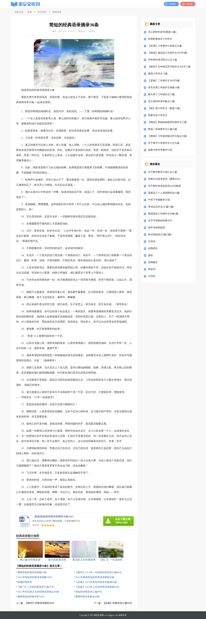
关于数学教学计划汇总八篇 (162, 172)
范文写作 (42, 12)
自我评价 (153, 248)
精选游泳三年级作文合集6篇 (163, 213)
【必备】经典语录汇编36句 (117, 603)
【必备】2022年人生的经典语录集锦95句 (97, 587)
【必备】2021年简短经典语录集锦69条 (96, 582)
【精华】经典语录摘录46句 (39, 603)
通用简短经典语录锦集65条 (32, 572)
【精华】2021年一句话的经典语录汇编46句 (98, 572)
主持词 (151, 241)
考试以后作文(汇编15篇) (161, 206)
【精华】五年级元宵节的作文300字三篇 (169, 66)
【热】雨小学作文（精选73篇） (165, 108)
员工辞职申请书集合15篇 (161, 101)
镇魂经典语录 (24, 582)
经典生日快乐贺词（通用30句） (165, 179)
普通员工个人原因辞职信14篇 (164, 193)
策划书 (151, 269)
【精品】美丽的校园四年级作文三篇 (167, 122)
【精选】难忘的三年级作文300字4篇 (167, 52)
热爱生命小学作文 (157, 115)
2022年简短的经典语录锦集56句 (34, 577)
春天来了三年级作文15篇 (161, 94)
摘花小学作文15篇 (158, 73)
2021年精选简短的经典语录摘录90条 (94, 577)
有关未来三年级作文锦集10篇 (164, 87)
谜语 (150, 255)
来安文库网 (99, 615)
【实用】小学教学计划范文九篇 (165, 46)
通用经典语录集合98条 (87, 596)
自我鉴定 (153, 262)
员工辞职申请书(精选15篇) (162, 32)
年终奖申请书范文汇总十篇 (162, 59)
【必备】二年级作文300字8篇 (164, 80)
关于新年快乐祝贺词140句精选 (164, 186)
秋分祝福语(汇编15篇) (160, 234)
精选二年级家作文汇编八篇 (162, 129)
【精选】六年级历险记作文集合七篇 (167, 136)
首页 (29, 12)
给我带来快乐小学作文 (160, 39)
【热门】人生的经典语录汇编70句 (35, 587)
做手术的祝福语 (156, 227)
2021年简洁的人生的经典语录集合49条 (38, 591)
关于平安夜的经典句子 (160, 220)
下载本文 (92, 31)
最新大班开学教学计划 (160, 150)
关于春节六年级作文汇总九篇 (163, 143)
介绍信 (151, 276)
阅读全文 (82, 31)
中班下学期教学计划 (159, 199)
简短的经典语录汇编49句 (88, 591)
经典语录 (56, 12)
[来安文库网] (25, 4)
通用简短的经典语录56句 (30, 596)
